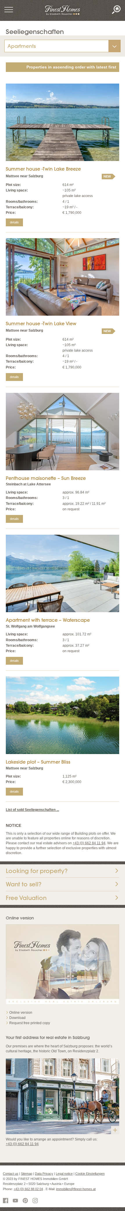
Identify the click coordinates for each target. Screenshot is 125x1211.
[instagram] (36, 1201)
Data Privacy (44, 1173)
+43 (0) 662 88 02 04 (28, 1189)
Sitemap (26, 1173)
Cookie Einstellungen (90, 1173)
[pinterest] (26, 1201)
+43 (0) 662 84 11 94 (89, 843)
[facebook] (6, 1201)
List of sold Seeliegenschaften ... (32, 810)
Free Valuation (26, 897)
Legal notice (64, 1173)
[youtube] (16, 1201)
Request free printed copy (29, 1023)
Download (17, 1018)
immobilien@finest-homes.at (76, 1189)
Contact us (10, 1173)
